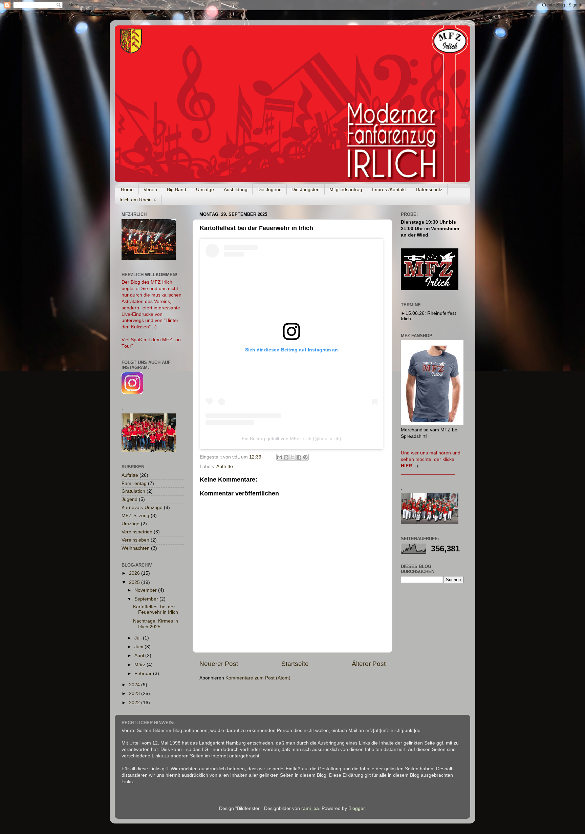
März (140, 664)
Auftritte (224, 466)
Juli (138, 637)
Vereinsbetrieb (137, 531)
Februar (143, 673)
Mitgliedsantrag (345, 189)
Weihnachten (136, 548)
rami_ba (310, 808)
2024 (135, 684)
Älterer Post (369, 663)
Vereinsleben (135, 540)
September (146, 599)
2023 (135, 693)
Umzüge (205, 189)
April (139, 655)
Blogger (356, 808)
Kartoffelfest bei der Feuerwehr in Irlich (155, 609)
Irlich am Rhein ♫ (138, 199)
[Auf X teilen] (292, 457)
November (146, 590)
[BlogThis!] (286, 457)
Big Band (176, 189)
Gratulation (133, 491)
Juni (139, 646)
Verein (150, 189)
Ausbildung (235, 189)
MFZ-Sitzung (135, 515)
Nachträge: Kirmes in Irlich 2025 (155, 623)
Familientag (134, 483)
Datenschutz (429, 189)
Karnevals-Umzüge (142, 507)
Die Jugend (269, 189)
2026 (135, 573)
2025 (135, 582)
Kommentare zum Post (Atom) (257, 677)
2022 (135, 702)
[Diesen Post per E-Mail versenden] (279, 457)
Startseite (295, 663)
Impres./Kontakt (389, 189)
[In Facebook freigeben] (299, 457)
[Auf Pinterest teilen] (305, 457)
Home (127, 189)
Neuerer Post (218, 663)
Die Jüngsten (305, 189)
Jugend (129, 499)
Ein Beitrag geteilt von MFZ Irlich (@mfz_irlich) (291, 438)
